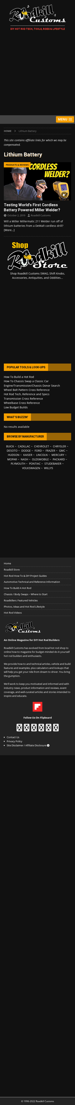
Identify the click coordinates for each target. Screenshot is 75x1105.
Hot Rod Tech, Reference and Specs (26, 394)
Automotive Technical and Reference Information (32, 582)
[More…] (9, 230)
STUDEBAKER (52, 463)
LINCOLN (42, 455)
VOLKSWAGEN (31, 468)
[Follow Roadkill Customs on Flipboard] (37, 709)
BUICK (10, 446)
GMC (62, 450)
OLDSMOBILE (40, 459)
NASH (24, 459)
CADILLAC (24, 446)
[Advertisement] (37, 73)
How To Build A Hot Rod (17, 588)
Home (7, 563)
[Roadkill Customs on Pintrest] (34, 729)
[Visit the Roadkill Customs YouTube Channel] (56, 729)
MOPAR (12, 459)
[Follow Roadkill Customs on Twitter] (48, 729)
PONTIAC (35, 463)
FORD (38, 450)
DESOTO (12, 450)
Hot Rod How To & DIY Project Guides (25, 576)
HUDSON (13, 455)
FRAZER (50, 450)
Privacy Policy (14, 741)
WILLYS (48, 468)
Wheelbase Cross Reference (22, 403)
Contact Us (13, 737)
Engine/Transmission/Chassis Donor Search (32, 385)
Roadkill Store (12, 569)
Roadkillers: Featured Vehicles (21, 600)
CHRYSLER (59, 446)
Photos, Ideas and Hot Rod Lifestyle (24, 606)
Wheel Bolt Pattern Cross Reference (27, 390)
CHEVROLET (41, 446)
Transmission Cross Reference (23, 398)
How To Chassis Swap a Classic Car (26, 381)
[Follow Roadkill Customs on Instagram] (26, 729)
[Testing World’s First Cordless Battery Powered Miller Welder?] (37, 181)
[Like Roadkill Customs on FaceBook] (19, 729)
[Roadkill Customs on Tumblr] (41, 729)
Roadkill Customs (41, 215)
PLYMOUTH (18, 463)
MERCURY (58, 455)
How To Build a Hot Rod (19, 377)
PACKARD (59, 459)
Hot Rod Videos (13, 612)
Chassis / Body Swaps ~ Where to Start (26, 594)
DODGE (26, 450)
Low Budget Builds (16, 407)
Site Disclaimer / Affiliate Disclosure (27, 745)
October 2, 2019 (16, 215)
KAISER (27, 455)
